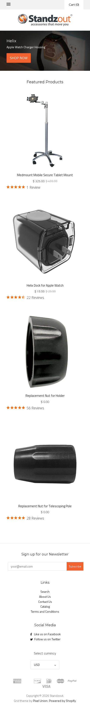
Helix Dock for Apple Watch (45, 285)
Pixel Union (40, 700)
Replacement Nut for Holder (45, 395)
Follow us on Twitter (47, 639)
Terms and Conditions (45, 611)
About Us (45, 596)
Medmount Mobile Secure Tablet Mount (45, 174)
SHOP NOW (19, 57)
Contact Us (45, 601)
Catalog (45, 606)
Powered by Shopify (62, 700)
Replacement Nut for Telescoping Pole (45, 506)
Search (45, 591)
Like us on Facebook (47, 634)
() (74, 4)
